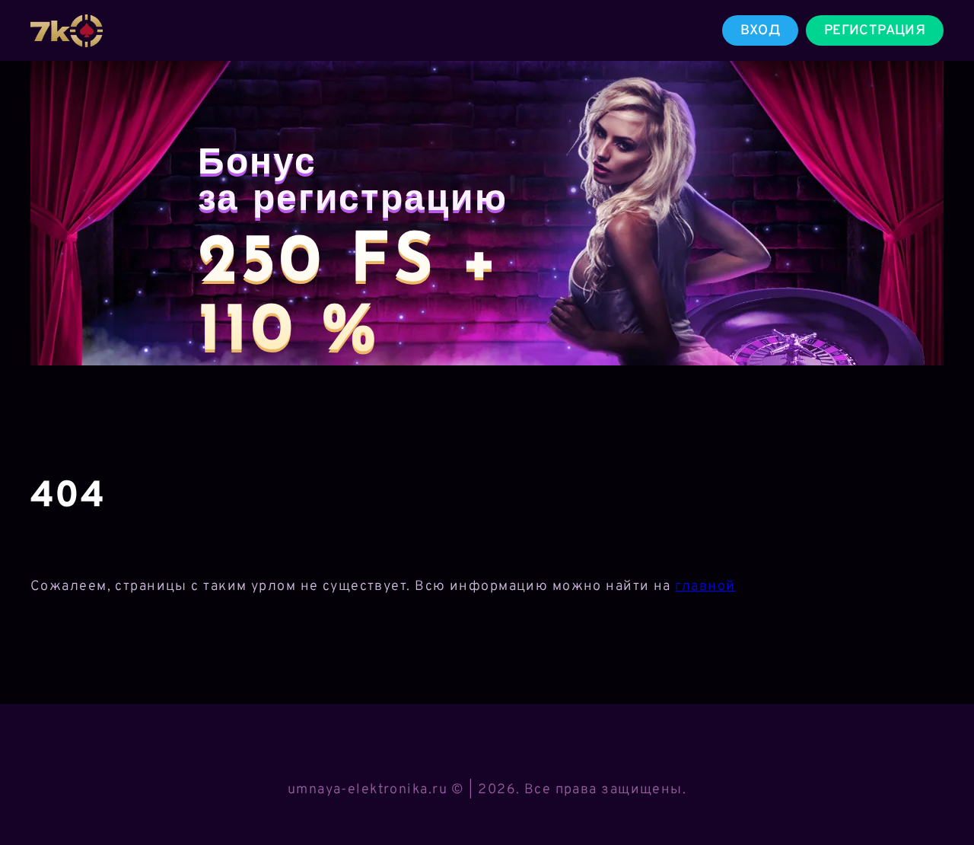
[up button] (940, 794)
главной (705, 586)
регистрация (874, 31)
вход (760, 31)
